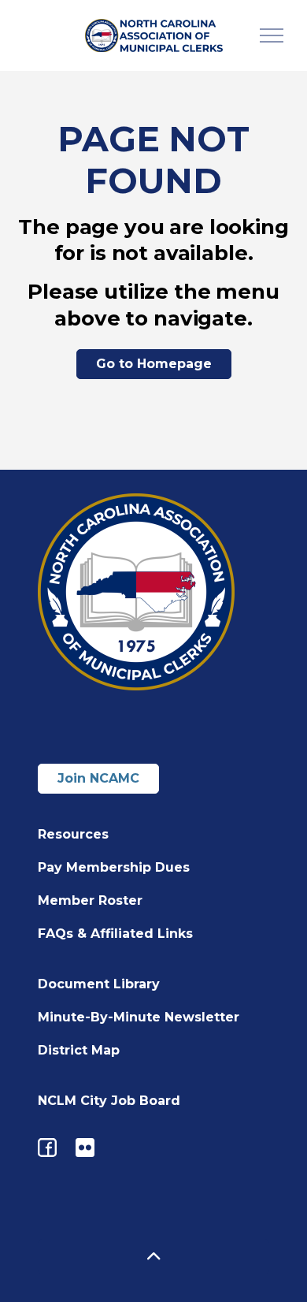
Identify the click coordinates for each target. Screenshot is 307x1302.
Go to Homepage (154, 363)
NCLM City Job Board (109, 1100)
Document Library (99, 983)
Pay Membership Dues (114, 867)
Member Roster (90, 900)
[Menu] (271, 35)
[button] (153, 1256)
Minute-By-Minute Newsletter (138, 1017)
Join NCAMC (98, 778)
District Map (79, 1050)
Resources (73, 834)
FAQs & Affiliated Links (115, 933)
